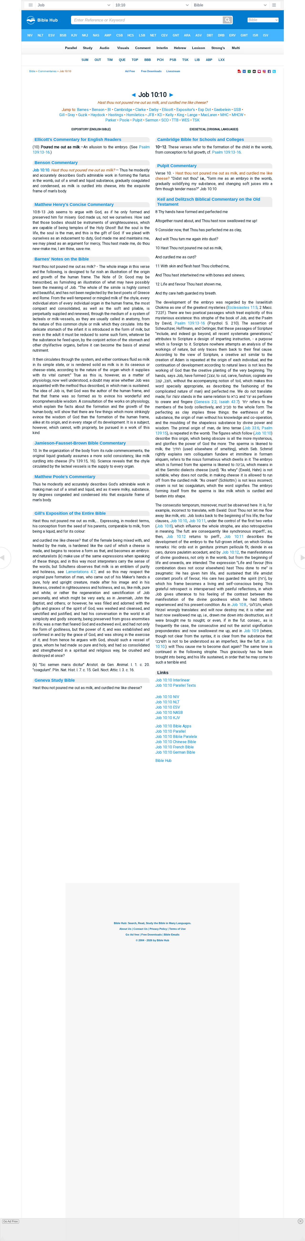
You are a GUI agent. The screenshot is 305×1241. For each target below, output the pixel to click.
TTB (175, 120)
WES (185, 120)
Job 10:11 (197, 521)
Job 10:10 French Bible (174, 747)
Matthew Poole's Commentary (65, 476)
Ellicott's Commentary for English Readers (78, 139)
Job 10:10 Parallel (170, 731)
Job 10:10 (41, 170)
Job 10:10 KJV (167, 718)
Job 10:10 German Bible (175, 752)
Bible (32, 71)
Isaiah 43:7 (228, 402)
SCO (165, 120)
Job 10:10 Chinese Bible (175, 742)
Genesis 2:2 (206, 402)
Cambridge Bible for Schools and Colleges (200, 139)
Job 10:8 (164, 526)
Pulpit (137, 120)
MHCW (237, 115)
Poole (124, 120)
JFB (150, 115)
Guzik (82, 115)
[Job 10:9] (6, 568)
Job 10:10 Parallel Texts (175, 685)
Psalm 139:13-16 (226, 152)
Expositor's (185, 109)
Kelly (169, 115)
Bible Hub (163, 760)
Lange (192, 115)
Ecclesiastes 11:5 (243, 307)
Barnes (83, 109)
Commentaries (47, 71)
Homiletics (135, 115)
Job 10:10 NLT (167, 702)
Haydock (98, 115)
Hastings (115, 115)
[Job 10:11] (299, 568)
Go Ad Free (10, 1221)
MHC (224, 115)
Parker (110, 120)
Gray (71, 115)
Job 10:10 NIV (167, 697)
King (180, 115)
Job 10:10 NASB (169, 712)
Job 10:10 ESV (167, 707)
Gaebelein (222, 109)
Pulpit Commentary (177, 165)
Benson (98, 109)
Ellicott (167, 109)
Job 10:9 (251, 631)
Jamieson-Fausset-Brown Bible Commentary (80, 443)
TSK (196, 120)
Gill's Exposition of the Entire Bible (70, 513)
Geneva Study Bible (55, 680)
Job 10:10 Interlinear (172, 680)
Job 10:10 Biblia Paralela (176, 736)
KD (159, 115)
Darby (154, 109)
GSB (237, 109)
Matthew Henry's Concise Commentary (74, 204)
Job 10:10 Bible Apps (173, 726)
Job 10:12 (176, 536)
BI (109, 109)
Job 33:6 (251, 428)
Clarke (140, 109)
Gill (62, 115)
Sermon (151, 120)
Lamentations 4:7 (81, 572)
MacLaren (209, 115)
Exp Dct (204, 109)
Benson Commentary (56, 162)
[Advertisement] (152, 854)
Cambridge (123, 109)
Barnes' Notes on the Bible (62, 259)
